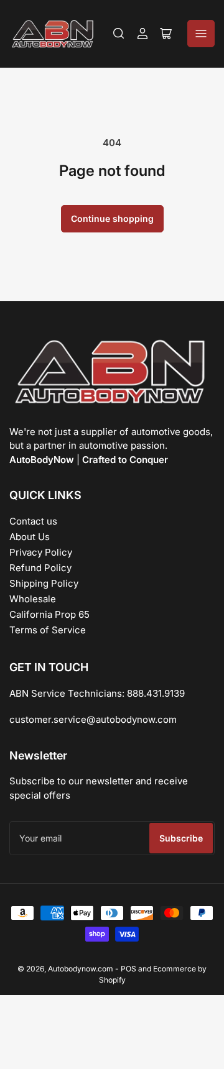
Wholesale (32, 599)
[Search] (119, 33)
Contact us (33, 521)
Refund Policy (40, 568)
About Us (29, 537)
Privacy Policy (40, 552)
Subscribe (181, 838)
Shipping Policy (43, 583)
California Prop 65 (49, 614)
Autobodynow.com (80, 968)
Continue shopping (112, 218)
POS (128, 968)
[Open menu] (201, 33)
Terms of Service (47, 630)
